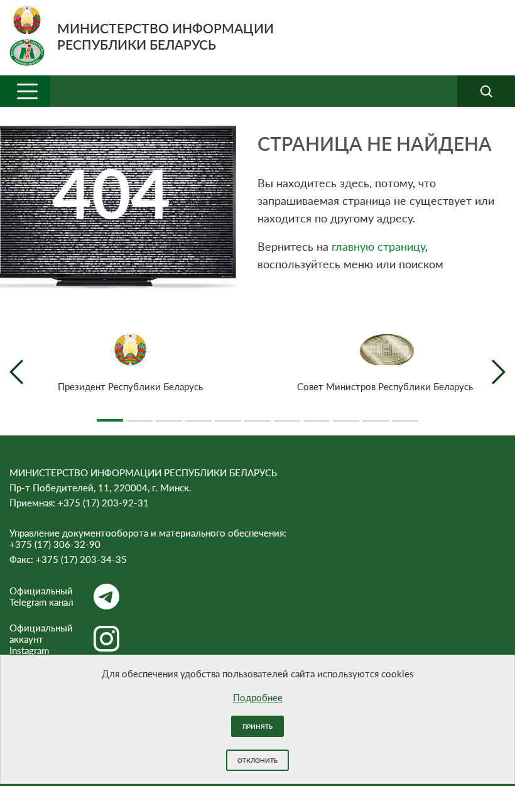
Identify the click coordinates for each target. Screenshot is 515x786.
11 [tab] (405, 415)
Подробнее (258, 697)
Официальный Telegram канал (41, 596)
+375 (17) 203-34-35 (81, 559)
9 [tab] (346, 415)
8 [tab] (316, 415)
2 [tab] (139, 415)
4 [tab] (198, 415)
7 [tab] (287, 415)
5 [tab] (228, 415)
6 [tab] (257, 415)
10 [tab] (375, 415)
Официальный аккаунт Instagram (41, 639)
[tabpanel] (130, 362)
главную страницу (378, 246)
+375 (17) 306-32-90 (54, 544)
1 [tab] (110, 415)
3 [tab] (169, 415)
